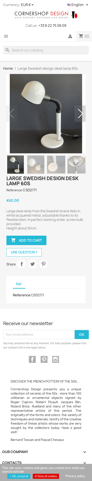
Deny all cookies (47, 476)
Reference (14, 190)
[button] (80, 113)
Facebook (32, 359)
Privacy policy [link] (75, 476)
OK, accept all (20, 476)
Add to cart (26, 240)
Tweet (32, 264)
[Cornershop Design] (46, 14)
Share (21, 264)
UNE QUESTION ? (24, 252)
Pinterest (43, 264)
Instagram (55, 359)
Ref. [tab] (19, 284)
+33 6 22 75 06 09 (52, 25)
